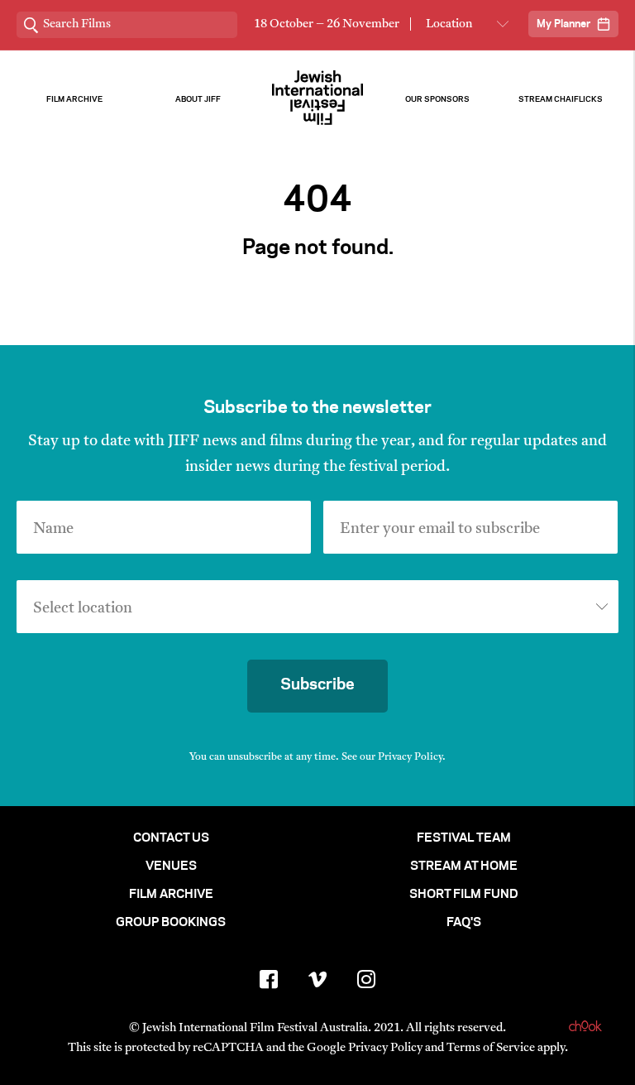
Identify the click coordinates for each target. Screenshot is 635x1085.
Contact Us (171, 838)
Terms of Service (490, 1048)
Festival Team (464, 838)
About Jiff (198, 99)
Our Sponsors (437, 99)
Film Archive (74, 99)
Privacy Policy (410, 757)
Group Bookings (171, 923)
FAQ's (463, 923)
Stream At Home (464, 866)
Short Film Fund (463, 894)
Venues (171, 866)
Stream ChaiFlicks (560, 99)
